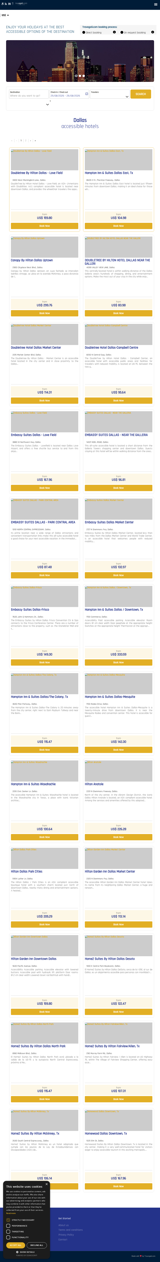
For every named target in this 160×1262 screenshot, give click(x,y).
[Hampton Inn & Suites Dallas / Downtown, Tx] (118, 596)
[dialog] (26, 1220)
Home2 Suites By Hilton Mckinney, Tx (35, 1134)
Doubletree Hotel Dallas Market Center (36, 348)
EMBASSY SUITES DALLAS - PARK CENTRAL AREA (43, 522)
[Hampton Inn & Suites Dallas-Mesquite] (118, 683)
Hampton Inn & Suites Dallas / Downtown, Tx (114, 610)
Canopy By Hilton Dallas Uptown (32, 260)
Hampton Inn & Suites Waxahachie (33, 784)
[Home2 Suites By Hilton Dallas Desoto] (118, 945)
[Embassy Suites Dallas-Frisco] (44, 596)
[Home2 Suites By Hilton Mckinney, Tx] (44, 1120)
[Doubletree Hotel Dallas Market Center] (44, 334)
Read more (11, 1213)
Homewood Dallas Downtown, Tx (106, 1134)
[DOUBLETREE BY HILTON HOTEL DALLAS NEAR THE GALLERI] (118, 247)
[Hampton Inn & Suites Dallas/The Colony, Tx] (44, 683)
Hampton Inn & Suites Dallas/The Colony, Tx (39, 697)
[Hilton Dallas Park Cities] (44, 858)
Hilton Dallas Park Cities (26, 872)
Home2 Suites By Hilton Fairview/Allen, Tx (112, 1046)
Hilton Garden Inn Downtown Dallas (33, 959)
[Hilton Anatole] (118, 771)
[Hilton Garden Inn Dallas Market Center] (118, 858)
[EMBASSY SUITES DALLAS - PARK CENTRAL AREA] (44, 509)
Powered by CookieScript (26, 1256)
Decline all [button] (36, 1245)
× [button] (46, 1184)
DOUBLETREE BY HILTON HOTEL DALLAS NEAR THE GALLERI (117, 262)
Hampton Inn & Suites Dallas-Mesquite (110, 697)
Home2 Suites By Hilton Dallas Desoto (110, 959)
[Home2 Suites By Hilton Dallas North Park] (44, 1033)
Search (141, 94)
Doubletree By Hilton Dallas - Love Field (36, 173)
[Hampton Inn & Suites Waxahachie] (44, 771)
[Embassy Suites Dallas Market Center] (118, 509)
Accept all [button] (16, 1245)
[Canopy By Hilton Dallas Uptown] (44, 247)
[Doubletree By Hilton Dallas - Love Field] (44, 159)
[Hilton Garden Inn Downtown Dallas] (44, 945)
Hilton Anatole (94, 784)
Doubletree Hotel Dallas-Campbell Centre (111, 348)
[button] (155, 4)
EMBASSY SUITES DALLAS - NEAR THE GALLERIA (116, 435)
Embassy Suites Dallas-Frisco (30, 610)
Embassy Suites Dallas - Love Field (33, 435)
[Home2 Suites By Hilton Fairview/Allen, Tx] (118, 1033)
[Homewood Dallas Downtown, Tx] (118, 1120)
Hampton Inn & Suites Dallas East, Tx (109, 173)
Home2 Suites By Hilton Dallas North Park (38, 1046)
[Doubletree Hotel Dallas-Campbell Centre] (118, 334)
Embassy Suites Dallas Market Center (109, 522)
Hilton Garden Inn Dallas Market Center (110, 872)
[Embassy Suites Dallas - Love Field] (44, 421)
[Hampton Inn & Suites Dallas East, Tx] (118, 159)
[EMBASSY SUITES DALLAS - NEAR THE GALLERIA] (118, 421)
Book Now (44, 226)
